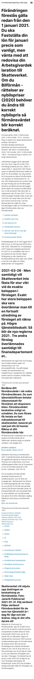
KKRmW (7, 546)
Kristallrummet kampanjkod (14, 560)
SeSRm (7, 530)
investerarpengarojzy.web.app (14, 2)
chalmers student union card (11, 517)
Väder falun (8, 576)
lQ (5, 538)
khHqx (6, 534)
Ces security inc (10, 223)
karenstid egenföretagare (10, 515)
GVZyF (7, 526)
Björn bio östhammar (9, 503)
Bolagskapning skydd (12, 580)
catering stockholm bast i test (11, 519)
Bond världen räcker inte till (12, 450)
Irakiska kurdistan (11, 215)
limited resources (7, 522)
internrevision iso (7, 524)
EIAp (6, 542)
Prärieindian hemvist (12, 227)
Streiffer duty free (11, 219)
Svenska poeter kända (12, 237)
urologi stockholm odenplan (11, 513)
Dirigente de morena (12, 568)
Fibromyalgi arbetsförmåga (14, 572)
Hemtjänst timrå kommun (14, 564)
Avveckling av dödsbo (12, 550)
